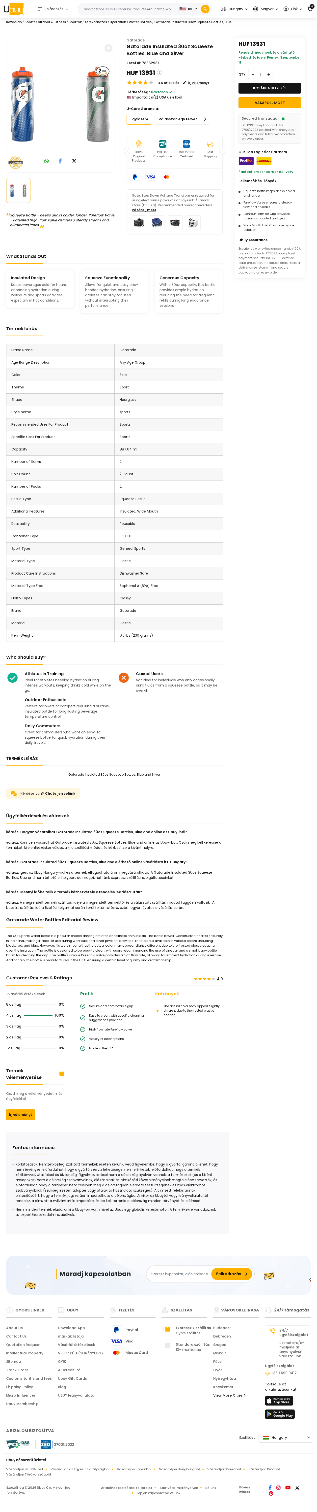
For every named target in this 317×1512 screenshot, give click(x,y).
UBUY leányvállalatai (76, 1395)
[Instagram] (278, 1488)
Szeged (219, 1344)
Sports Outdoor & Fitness (45, 22)
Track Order (17, 1370)
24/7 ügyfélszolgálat (293, 1332)
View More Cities (228, 1395)
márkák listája (71, 1336)
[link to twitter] (74, 161)
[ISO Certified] (55, 1444)
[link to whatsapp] (46, 161)
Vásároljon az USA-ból (24, 1469)
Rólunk (210, 1487)
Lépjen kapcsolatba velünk (158, 1493)
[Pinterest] (271, 1493)
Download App (71, 1327)
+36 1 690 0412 (284, 1373)
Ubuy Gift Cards (72, 1378)
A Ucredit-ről (69, 1370)
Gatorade (136, 40)
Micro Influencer (20, 1395)
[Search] (205, 9)
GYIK (62, 1361)
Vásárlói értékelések (76, 1344)
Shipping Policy (19, 1386)
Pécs (217, 1361)
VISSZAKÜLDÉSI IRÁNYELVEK (81, 1353)
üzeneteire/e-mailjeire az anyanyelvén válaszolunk (291, 1349)
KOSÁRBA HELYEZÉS (270, 88)
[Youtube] (288, 1488)
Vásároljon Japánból (134, 1469)
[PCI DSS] (17, 1444)
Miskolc (220, 1353)
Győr (217, 1370)
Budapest (222, 1327)
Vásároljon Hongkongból (179, 1469)
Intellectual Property (24, 1353)
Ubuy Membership (22, 1403)
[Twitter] (297, 1488)
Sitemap (13, 1361)
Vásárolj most (144, 209)
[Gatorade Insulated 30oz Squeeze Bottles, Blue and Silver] (60, 104)
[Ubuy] (14, 8)
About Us (14, 1327)
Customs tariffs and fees (29, 1378)
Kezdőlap (14, 22)
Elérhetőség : (138, 92)
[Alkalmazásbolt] (280, 1402)
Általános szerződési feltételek (126, 1487)
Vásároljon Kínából (264, 1469)
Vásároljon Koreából (224, 1469)
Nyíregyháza (224, 1378)
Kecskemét (223, 1386)
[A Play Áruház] (280, 1415)
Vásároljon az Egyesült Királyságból (80, 1469)
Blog (62, 1386)
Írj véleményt (20, 1114)
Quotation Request (23, 1344)
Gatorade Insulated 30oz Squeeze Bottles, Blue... (194, 22)
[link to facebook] (60, 161)
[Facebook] (270, 1488)
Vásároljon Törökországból (28, 1474)
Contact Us (16, 1336)
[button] (234, 9)
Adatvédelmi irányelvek (178, 1487)
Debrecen (222, 1336)
